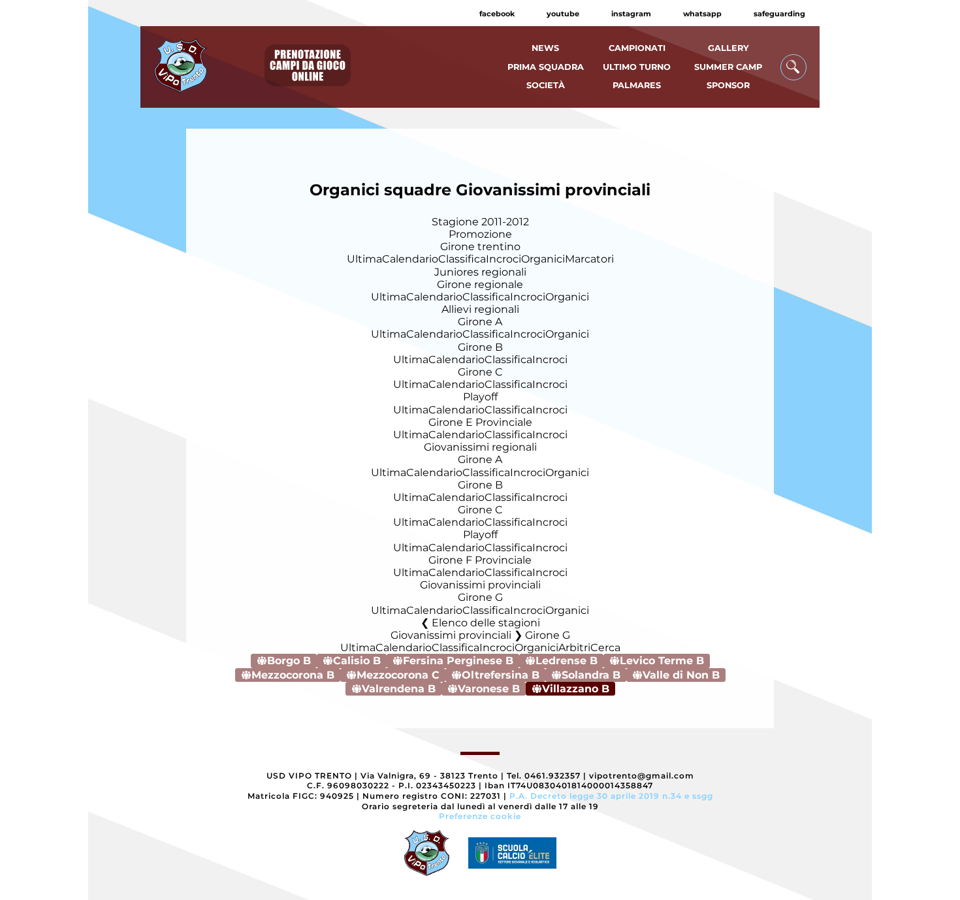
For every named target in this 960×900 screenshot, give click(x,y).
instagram (631, 13)
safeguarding (779, 13)
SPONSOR (728, 85)
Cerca (605, 647)
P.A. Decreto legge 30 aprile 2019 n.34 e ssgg (611, 796)
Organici (543, 259)
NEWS (545, 48)
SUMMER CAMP (728, 67)
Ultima (364, 259)
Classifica (462, 259)
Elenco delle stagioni (486, 623)
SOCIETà (545, 85)
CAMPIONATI (637, 48)
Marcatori (589, 259)
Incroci (503, 259)
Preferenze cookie (480, 816)
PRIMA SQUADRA (545, 67)
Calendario (410, 259)
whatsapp (702, 13)
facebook (497, 13)
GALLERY (728, 48)
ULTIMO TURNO (637, 67)
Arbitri (574, 647)
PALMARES (637, 85)
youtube (563, 13)
